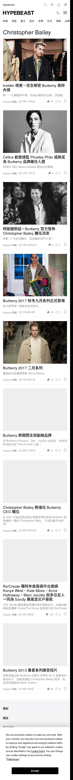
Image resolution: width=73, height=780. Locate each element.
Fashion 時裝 (10, 101)
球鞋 (14, 21)
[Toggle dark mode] (58, 13)
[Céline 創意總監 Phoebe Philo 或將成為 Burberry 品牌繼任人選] (35, 131)
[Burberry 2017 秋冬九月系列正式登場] (35, 275)
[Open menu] (65, 13)
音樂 (40, 21)
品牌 (67, 21)
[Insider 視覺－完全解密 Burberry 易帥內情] (35, 59)
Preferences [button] (13, 759)
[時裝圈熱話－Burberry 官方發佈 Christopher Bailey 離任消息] (35, 203)
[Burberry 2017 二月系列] (35, 342)
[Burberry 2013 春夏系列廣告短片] (35, 644)
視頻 (58, 21)
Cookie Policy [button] (38, 751)
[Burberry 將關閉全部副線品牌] (35, 409)
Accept (35, 771)
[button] (65, 101)
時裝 (5, 21)
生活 (49, 21)
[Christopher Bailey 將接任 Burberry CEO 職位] (35, 481)
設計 (31, 21)
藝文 (23, 21)
